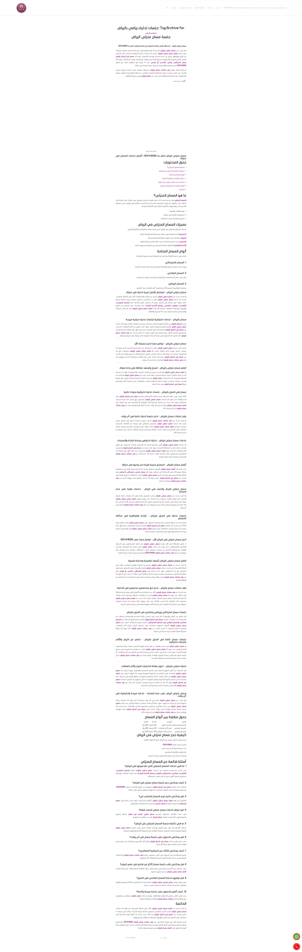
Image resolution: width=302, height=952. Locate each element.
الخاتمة (182, 189)
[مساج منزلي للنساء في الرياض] (21, 7)
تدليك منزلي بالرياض (176, 666)
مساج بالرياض (179, 319)
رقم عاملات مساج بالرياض (173, 588)
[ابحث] (167, 7)
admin (128, 937)
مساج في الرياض (151, 33)
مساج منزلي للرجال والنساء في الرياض (165, 489)
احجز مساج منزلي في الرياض (171, 539)
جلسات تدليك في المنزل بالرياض (168, 516)
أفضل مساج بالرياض (176, 465)
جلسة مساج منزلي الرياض (151, 37)
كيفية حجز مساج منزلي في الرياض (171, 182)
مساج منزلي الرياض (176, 693)
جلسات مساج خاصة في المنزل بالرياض (165, 639)
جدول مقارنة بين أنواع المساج (173, 178)
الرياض (128, 203)
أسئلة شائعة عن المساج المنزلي (172, 186)
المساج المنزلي (180, 200)
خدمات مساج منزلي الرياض (172, 440)
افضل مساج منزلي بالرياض (173, 561)
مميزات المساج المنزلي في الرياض (172, 171)
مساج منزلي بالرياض (176, 343)
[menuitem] (255, 7)
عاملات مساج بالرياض (140, 628)
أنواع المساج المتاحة (177, 175)
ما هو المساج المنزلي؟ (176, 167)
